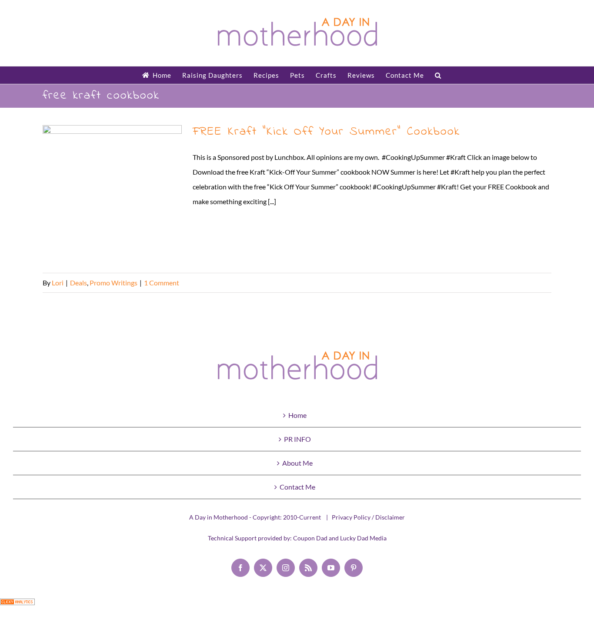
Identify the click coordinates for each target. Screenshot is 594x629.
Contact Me (297, 487)
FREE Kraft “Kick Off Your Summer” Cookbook (112, 194)
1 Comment (161, 282)
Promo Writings (113, 282)
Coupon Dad (310, 538)
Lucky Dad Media (363, 538)
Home (297, 415)
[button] (438, 75)
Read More (534, 282)
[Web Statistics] (17, 606)
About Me (297, 463)
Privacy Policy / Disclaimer (368, 517)
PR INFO (297, 439)
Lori (57, 282)
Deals (78, 282)
